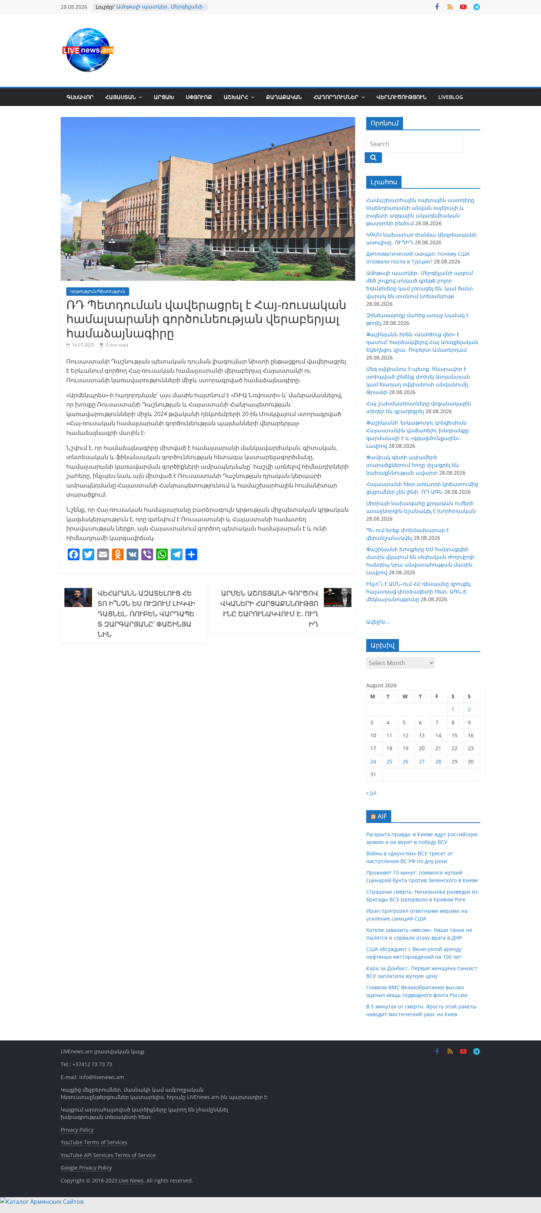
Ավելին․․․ (378, 621)
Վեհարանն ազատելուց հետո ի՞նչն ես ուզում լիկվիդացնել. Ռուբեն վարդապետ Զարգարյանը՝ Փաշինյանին (146, 614)
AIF (382, 816)
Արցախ (164, 96)
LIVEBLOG (450, 96)
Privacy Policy (77, 1129)
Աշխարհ (236, 96)
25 (389, 761)
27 (422, 761)
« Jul (371, 792)
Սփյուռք (199, 96)
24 (373, 761)
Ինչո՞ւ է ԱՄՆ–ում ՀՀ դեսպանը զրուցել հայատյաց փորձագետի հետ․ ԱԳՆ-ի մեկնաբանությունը (418, 591)
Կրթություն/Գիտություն (97, 291)
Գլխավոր (80, 96)
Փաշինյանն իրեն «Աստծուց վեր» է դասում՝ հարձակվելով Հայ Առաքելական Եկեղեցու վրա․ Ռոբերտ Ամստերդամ (422, 342)
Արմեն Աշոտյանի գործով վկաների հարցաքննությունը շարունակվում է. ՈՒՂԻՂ (269, 608)
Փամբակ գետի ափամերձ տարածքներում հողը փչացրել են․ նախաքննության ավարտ (413, 465)
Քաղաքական (284, 96)
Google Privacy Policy (86, 1167)
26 (406, 761)
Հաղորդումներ (336, 96)
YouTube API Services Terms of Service (108, 1155)
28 (438, 761)
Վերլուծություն (401, 96)
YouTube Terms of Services (94, 1142)
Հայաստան (120, 96)
